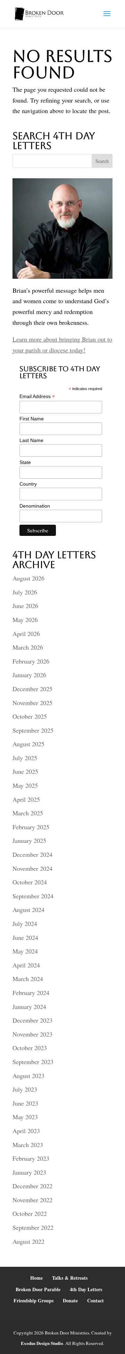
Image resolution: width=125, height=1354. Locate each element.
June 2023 (25, 1103)
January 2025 (29, 840)
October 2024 (29, 882)
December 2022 (32, 1186)
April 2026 (26, 633)
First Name (31, 418)
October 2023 (29, 1047)
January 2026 (29, 675)
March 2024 (27, 978)
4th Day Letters (86, 1289)
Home (36, 1277)
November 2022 (32, 1200)
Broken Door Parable (38, 1289)
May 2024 (25, 951)
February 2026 (30, 661)
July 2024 (24, 923)
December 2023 (32, 1020)
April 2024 (26, 965)
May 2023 (25, 1117)
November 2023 (32, 1034)
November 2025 (32, 702)
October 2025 (29, 716)
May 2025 (25, 785)
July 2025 (24, 758)
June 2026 (25, 605)
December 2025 (32, 689)
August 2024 (28, 909)
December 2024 (32, 854)
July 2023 (24, 1089)
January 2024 (29, 1006)
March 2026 (27, 647)
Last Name (31, 440)
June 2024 (25, 937)
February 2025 (30, 827)
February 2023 (30, 1158)
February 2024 (30, 992)
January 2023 (29, 1172)
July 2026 (24, 592)
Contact (95, 1300)
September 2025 (32, 730)
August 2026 (28, 578)
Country (28, 484)
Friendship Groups (33, 1300)
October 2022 (29, 1213)
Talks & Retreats (70, 1277)
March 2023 (27, 1144)
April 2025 (26, 799)
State (25, 462)
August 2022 (28, 1241)
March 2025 (27, 813)
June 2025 (25, 771)
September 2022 (32, 1227)
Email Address (37, 396)
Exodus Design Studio (42, 1343)
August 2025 (28, 744)
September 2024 (32, 896)
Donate (70, 1300)
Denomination (34, 506)
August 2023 (28, 1075)
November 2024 (32, 868)
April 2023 (26, 1131)
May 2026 (25, 619)
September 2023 (32, 1061)
